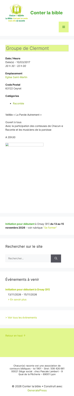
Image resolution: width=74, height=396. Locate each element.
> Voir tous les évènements (21, 317)
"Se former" (50, 227)
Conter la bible (46, 12)
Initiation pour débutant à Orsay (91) (27, 289)
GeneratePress (37, 390)
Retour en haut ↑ (15, 335)
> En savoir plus (17, 299)
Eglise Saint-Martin (16, 77)
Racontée (18, 103)
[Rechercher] (56, 258)
